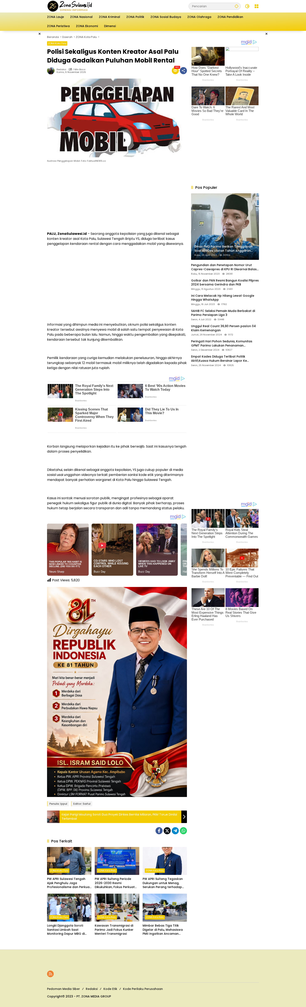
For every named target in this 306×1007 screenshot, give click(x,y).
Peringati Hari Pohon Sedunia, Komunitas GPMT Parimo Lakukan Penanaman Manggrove (221, 343)
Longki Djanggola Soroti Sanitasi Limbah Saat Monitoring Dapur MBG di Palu (66, 930)
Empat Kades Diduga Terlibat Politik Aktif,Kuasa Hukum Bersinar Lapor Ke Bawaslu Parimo (219, 359)
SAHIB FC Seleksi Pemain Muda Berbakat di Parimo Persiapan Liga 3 (223, 313)
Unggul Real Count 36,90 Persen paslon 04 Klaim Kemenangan (223, 328)
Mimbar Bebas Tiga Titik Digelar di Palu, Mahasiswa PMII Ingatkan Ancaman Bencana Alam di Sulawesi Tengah (163, 930)
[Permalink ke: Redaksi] (52, 70)
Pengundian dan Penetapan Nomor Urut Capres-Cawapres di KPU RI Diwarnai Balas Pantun (224, 267)
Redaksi (61, 69)
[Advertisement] (26, 93)
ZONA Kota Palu (57, 43)
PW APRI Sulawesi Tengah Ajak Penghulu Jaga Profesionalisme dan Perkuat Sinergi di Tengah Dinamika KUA (69, 883)
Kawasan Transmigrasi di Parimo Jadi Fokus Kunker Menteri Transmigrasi (114, 930)
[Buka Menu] (256, 6)
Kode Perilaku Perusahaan (143, 989)
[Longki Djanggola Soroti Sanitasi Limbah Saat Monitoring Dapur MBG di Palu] (69, 908)
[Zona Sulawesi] (78, 6)
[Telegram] (175, 830)
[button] (236, 6)
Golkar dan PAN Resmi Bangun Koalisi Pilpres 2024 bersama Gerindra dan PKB (225, 283)
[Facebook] (159, 830)
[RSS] (50, 974)
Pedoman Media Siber (63, 989)
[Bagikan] (183, 70)
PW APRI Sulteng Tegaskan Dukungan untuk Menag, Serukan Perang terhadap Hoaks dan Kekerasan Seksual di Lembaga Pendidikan (163, 883)
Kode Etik (110, 989)
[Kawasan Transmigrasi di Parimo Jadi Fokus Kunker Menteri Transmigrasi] (117, 908)
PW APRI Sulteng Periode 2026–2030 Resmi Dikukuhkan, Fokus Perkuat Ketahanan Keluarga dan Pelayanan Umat (115, 883)
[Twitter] (167, 830)
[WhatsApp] (183, 830)
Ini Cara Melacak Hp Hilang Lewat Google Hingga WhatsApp (222, 298)
